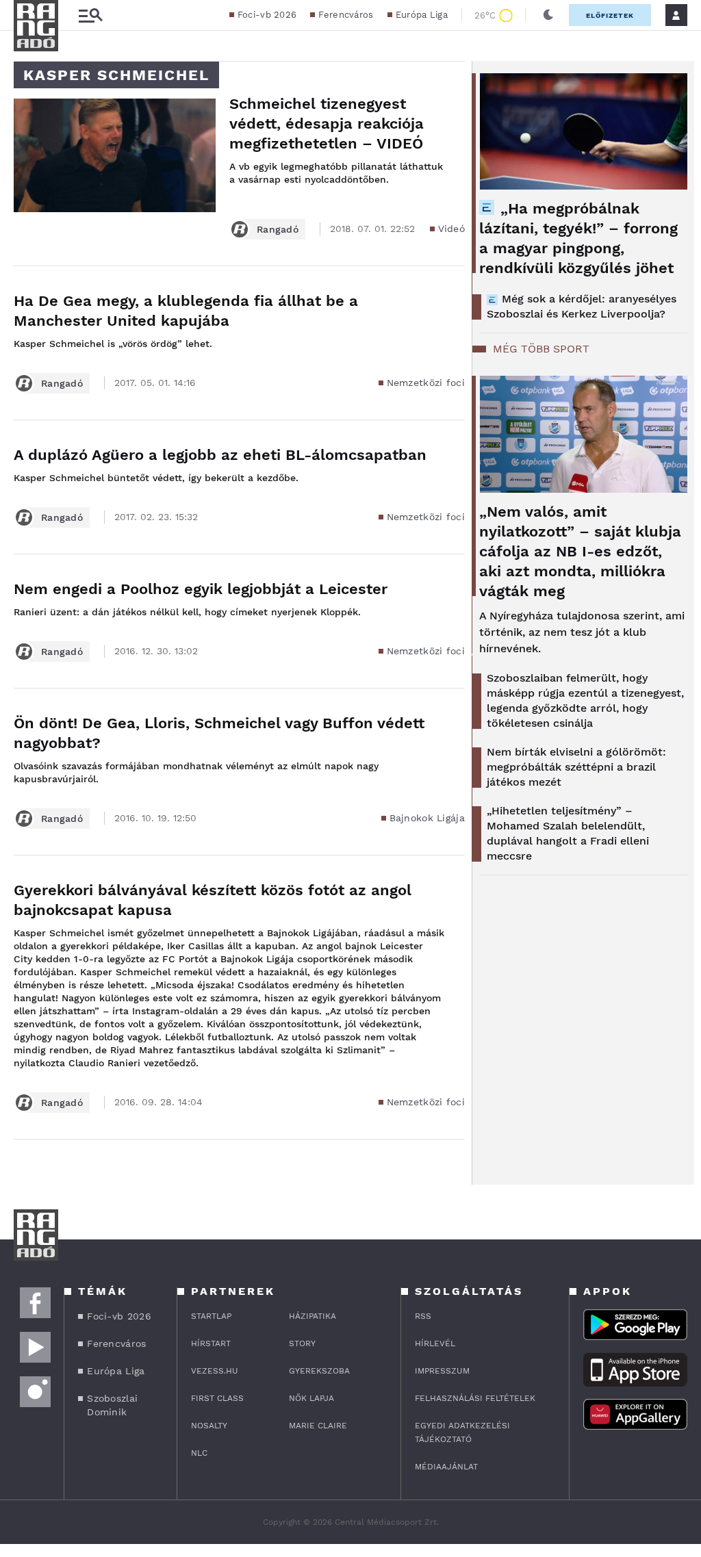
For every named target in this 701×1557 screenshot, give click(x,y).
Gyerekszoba (319, 1371)
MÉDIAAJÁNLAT (446, 1466)
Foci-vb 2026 (267, 15)
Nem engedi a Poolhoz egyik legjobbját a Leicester (200, 588)
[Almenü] (90, 15)
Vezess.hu (214, 1371)
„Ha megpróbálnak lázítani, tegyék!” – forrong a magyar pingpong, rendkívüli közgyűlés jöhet (578, 238)
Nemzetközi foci (426, 382)
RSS (423, 1316)
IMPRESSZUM (442, 1371)
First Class (217, 1398)
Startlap (211, 1316)
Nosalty (209, 1425)
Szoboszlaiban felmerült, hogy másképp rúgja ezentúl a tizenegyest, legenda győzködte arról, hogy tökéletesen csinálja (585, 700)
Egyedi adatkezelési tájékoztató (462, 1432)
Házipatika (312, 1316)
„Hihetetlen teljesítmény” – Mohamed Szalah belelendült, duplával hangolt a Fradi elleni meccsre (568, 833)
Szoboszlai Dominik (112, 1405)
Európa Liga (422, 15)
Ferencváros (345, 15)
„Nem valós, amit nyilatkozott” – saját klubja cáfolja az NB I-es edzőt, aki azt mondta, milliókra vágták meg (580, 551)
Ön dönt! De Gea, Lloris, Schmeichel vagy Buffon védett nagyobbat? (219, 733)
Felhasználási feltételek (475, 1398)
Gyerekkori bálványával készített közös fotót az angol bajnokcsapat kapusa (212, 900)
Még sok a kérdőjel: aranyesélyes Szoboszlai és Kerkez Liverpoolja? (581, 306)
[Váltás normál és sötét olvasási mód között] (548, 15)
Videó (452, 228)
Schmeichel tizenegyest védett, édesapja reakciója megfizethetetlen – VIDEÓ (326, 123)
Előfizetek (610, 15)
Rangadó (277, 229)
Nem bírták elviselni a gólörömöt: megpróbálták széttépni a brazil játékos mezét (576, 766)
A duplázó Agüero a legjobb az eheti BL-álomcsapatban (220, 454)
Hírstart (211, 1343)
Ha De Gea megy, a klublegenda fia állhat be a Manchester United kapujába (186, 310)
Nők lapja (311, 1398)
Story (302, 1343)
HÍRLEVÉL (435, 1343)
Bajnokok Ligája (428, 817)
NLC (199, 1453)
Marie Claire (318, 1425)
